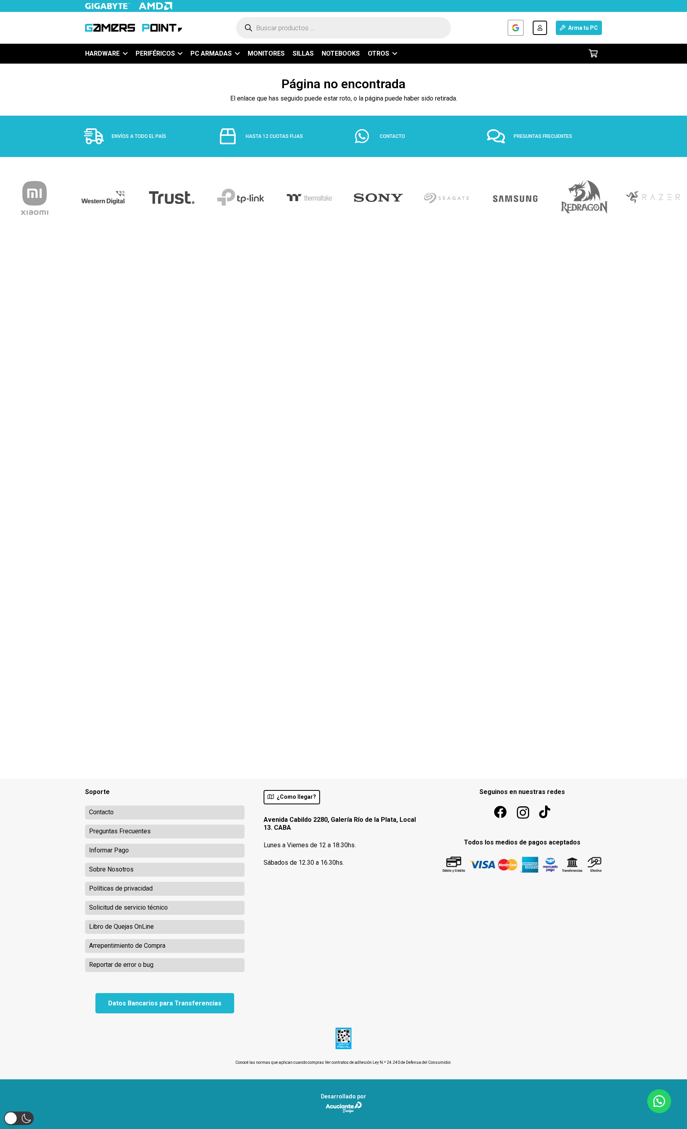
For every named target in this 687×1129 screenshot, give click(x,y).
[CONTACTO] (366, 136)
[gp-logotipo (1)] (133, 28)
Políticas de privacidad (121, 888)
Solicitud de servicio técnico (128, 907)
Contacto (101, 812)
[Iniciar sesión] (516, 28)
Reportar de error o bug (121, 964)
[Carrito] (593, 54)
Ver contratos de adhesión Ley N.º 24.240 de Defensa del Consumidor (387, 1062)
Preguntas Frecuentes (120, 831)
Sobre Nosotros (111, 869)
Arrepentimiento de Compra (127, 945)
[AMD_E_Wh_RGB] (155, 6)
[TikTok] (544, 812)
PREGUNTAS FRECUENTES (543, 136)
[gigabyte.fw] (107, 6)
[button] (124, 54)
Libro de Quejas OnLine (121, 926)
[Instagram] (523, 812)
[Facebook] (500, 812)
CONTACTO (392, 136)
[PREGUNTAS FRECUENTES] (500, 136)
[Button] (540, 28)
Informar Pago (109, 850)
